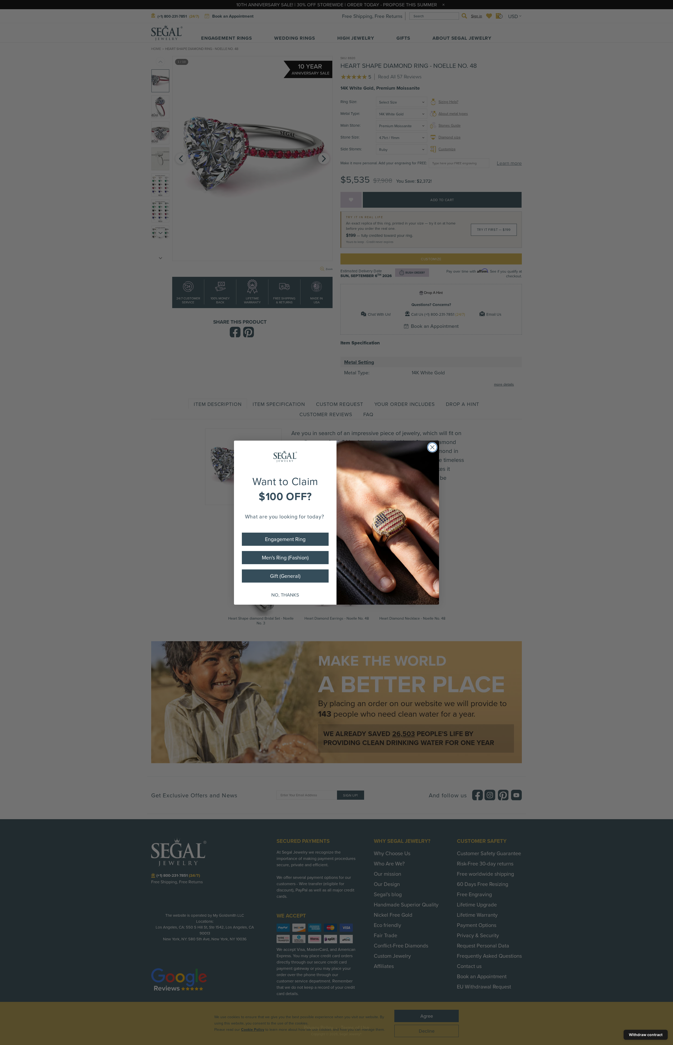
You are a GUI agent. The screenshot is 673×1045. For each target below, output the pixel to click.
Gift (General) (285, 576)
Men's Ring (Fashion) (285, 557)
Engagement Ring (285, 539)
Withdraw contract (645, 1034)
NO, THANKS (285, 595)
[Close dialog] (432, 447)
